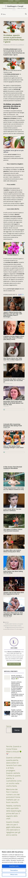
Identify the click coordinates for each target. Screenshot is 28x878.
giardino (7, 622)
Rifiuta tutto (14, 874)
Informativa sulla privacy (10, 2)
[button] (26, 14)
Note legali (22, 2)
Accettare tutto (14, 866)
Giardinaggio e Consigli (15, 6)
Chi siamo (10, 0)
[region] (14, 863)
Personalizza (14, 870)
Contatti (17, 0)
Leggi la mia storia (14, 664)
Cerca (8, 726)
